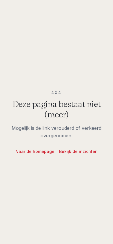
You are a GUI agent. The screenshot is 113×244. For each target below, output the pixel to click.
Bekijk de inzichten (78, 151)
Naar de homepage (34, 151)
